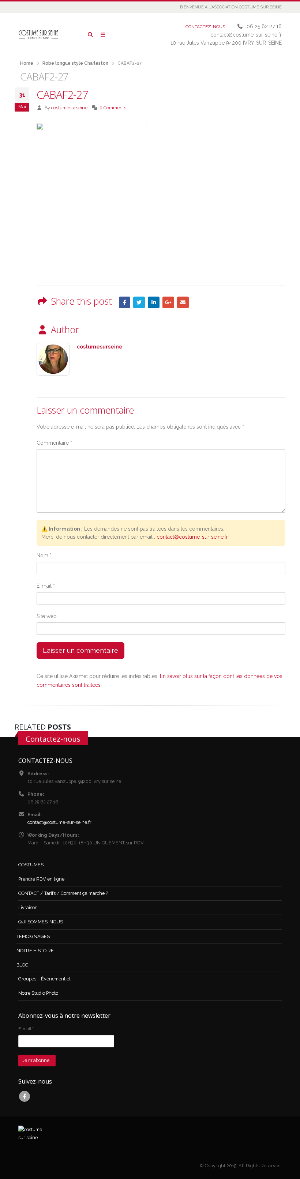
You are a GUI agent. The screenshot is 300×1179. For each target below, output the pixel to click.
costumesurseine (69, 107)
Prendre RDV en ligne (41, 879)
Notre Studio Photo (38, 993)
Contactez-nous (53, 739)
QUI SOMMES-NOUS (40, 921)
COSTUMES (31, 864)
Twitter (139, 302)
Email (183, 302)
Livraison (28, 907)
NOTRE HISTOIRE (35, 950)
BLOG (22, 965)
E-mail (46, 586)
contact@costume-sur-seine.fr (192, 537)
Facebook (125, 302)
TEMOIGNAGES (33, 936)
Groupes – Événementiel (44, 979)
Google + (168, 302)
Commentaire (54, 443)
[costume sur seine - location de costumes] (38, 34)
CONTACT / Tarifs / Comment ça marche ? (63, 893)
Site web (47, 616)
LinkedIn (154, 302)
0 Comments (113, 107)
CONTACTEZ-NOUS (205, 26)
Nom (44, 555)
